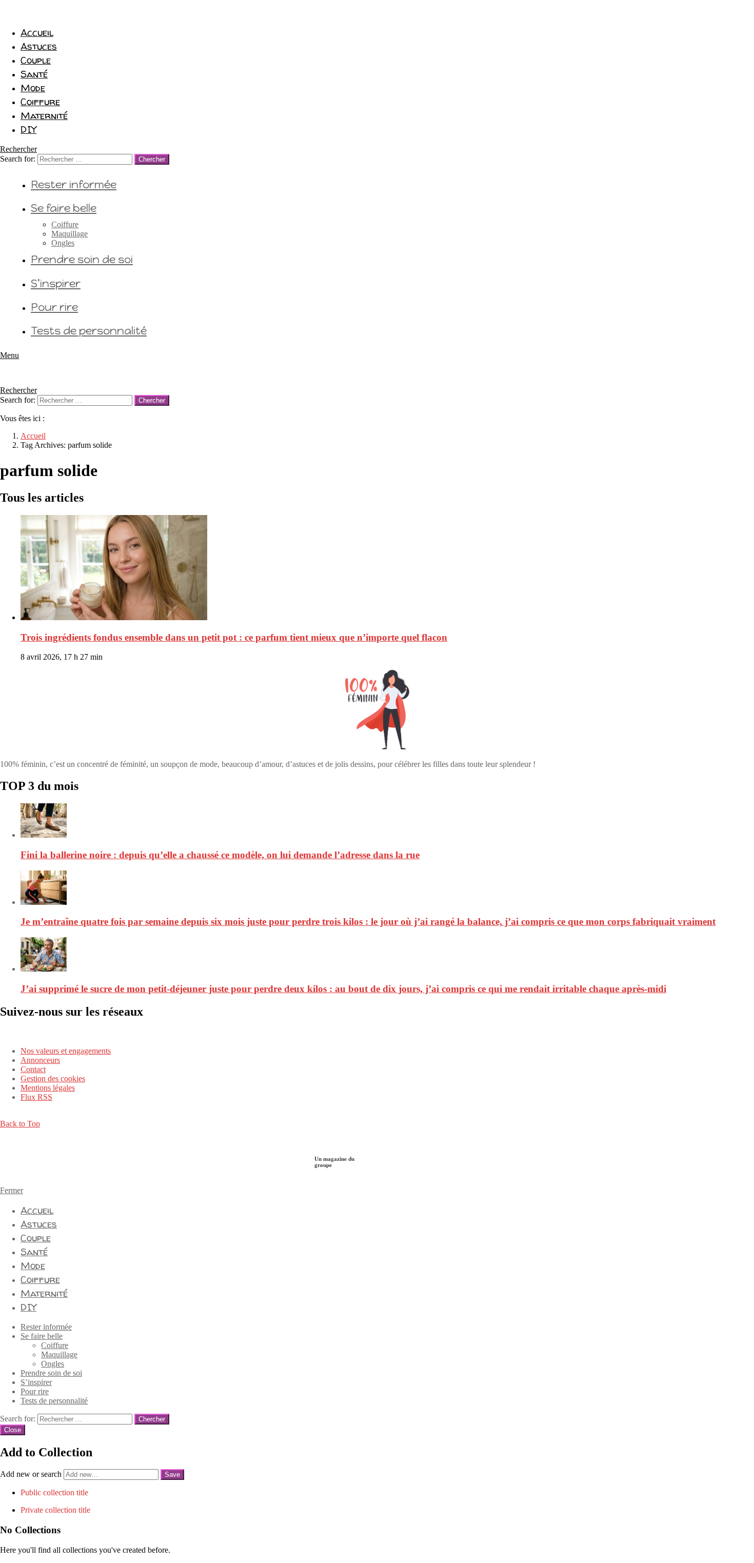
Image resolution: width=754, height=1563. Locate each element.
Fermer (11, 1190)
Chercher (151, 159)
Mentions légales (48, 1087)
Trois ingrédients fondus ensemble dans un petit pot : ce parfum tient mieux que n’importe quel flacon (234, 637)
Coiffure (40, 101)
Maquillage (69, 233)
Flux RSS (36, 1097)
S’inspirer (56, 283)
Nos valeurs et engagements (66, 1050)
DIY (28, 129)
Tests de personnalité (89, 330)
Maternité (44, 115)
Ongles (62, 243)
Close (12, 1430)
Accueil (37, 32)
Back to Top (20, 1123)
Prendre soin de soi (82, 259)
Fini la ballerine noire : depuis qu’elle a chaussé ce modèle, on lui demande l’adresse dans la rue (220, 854)
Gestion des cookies (53, 1078)
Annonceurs (40, 1060)
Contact (33, 1069)
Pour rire (54, 307)
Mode (33, 87)
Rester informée (73, 184)
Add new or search (32, 1474)
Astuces (39, 46)
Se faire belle (63, 208)
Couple (36, 60)
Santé (34, 74)
